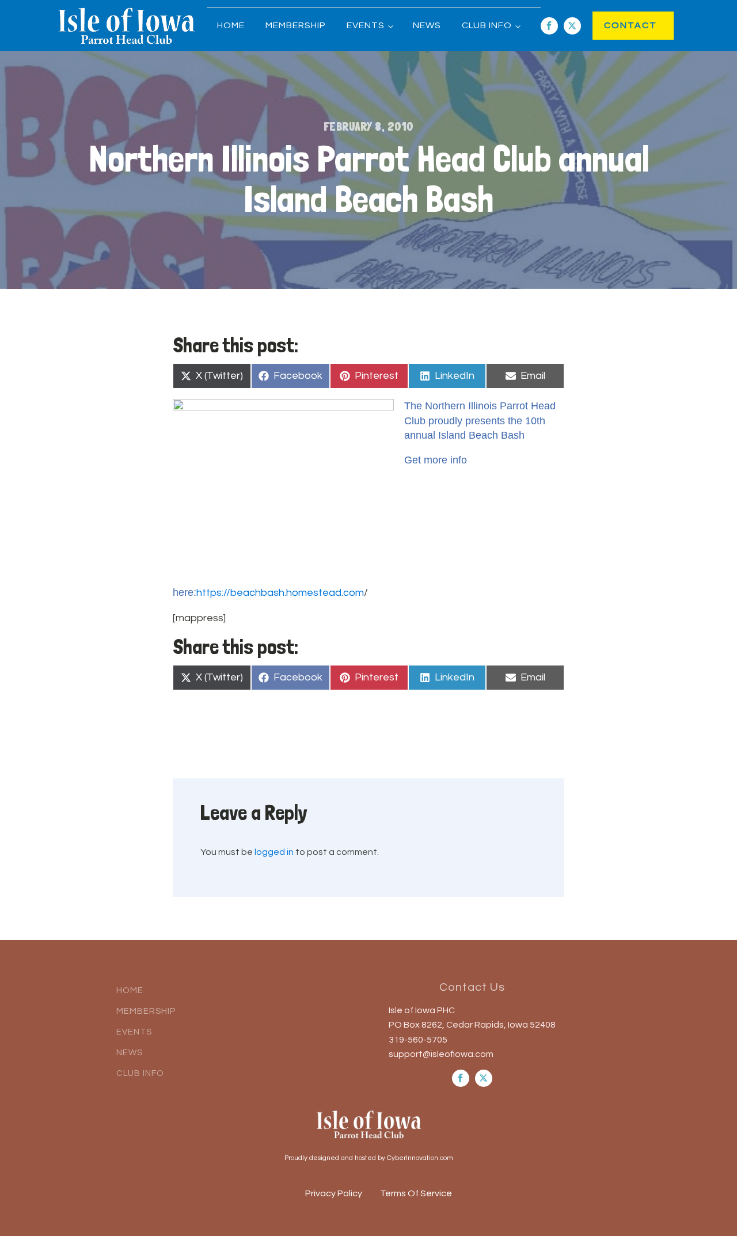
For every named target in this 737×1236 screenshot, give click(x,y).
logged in (274, 852)
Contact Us (472, 987)
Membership (295, 25)
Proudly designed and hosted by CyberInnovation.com (368, 1158)
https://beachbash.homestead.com (280, 592)
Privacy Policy (333, 1193)
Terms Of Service (416, 1193)
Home (231, 25)
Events (366, 25)
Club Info (487, 25)
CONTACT (618, 25)
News (427, 25)
